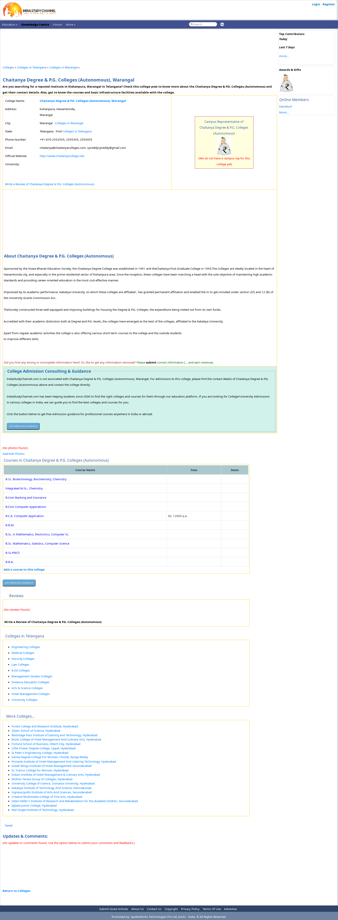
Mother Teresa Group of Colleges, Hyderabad (42, 779)
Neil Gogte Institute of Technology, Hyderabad (43, 810)
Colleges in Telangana (31, 67)
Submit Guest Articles (113, 909)
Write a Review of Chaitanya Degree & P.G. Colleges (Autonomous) (49, 184)
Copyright (171, 909)
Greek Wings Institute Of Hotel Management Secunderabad (52, 766)
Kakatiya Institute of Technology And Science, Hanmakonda (51, 788)
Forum (57, 24)
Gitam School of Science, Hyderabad (36, 730)
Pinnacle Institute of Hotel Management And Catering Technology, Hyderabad (64, 761)
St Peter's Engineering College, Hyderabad (40, 753)
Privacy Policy (190, 909)
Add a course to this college (24, 569)
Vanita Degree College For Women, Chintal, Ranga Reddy (50, 757)
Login (316, 4)
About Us (137, 909)
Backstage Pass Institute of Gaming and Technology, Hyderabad (54, 735)
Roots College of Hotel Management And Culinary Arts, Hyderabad (56, 739)
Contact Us (154, 909)
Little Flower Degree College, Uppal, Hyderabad (44, 748)
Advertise (230, 909)
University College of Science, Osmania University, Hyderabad (53, 783)
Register (329, 4)
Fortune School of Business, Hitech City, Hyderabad (46, 744)
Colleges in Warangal (63, 67)
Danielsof (285, 106)
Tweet (8, 825)
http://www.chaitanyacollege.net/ (62, 156)
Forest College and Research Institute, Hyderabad (45, 726)
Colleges (8, 67)
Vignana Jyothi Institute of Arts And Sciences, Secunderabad (52, 792)
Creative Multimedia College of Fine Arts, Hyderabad (47, 797)
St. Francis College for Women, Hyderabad (40, 770)
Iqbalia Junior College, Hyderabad (34, 805)
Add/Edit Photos (13, 454)
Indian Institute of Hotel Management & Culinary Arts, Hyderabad (56, 774)
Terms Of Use (212, 909)
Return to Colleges (16, 891)
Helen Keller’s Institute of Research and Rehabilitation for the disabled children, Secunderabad (75, 801)
